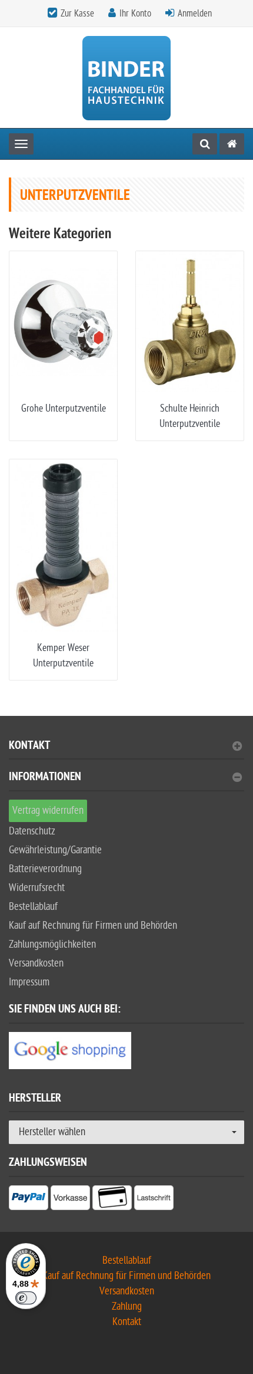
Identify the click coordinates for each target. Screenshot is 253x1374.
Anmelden (195, 13)
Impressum (29, 982)
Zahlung (127, 1306)
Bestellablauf (33, 906)
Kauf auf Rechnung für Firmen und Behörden (93, 925)
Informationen (45, 778)
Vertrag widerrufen (48, 810)
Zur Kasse (77, 13)
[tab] (126, 750)
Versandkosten (36, 963)
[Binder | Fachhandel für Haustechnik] (126, 77)
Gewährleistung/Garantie (55, 850)
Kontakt (29, 747)
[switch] (25, 1297)
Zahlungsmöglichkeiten (52, 944)
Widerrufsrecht (37, 888)
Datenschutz (32, 831)
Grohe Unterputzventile (63, 408)
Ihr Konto (135, 13)
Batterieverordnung (45, 869)
